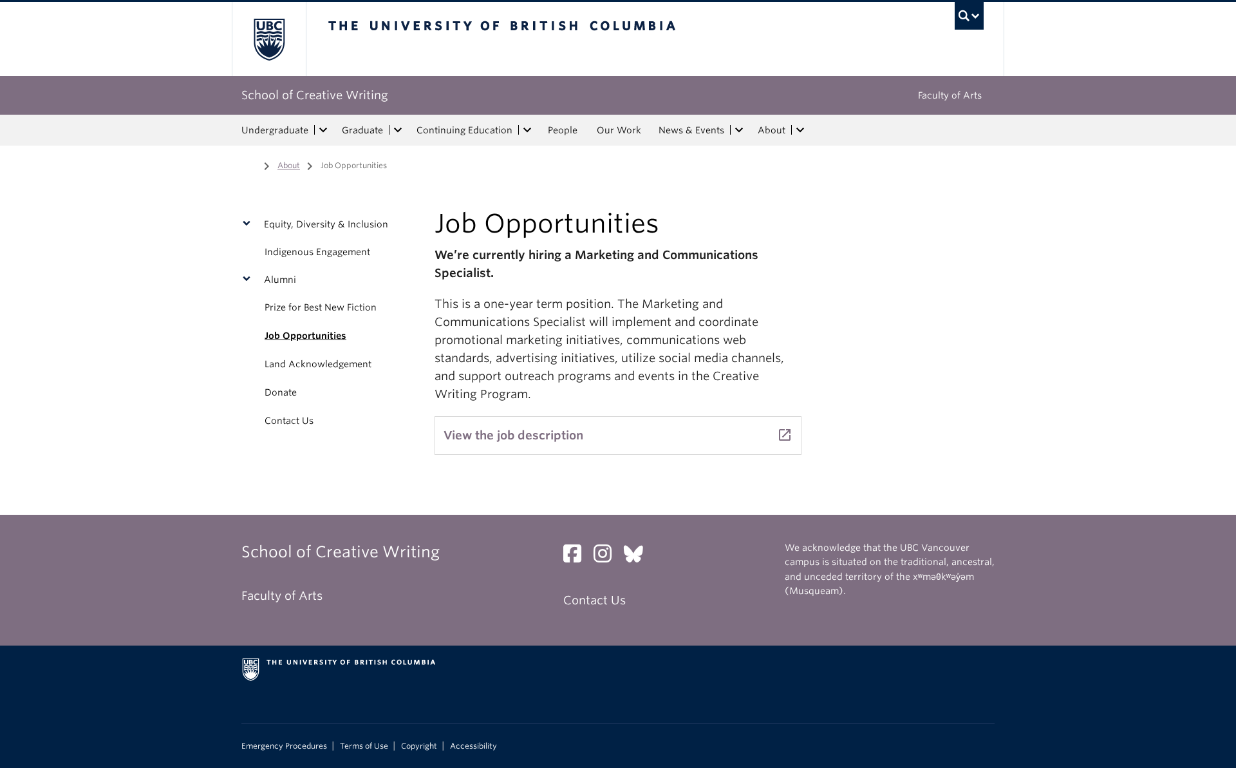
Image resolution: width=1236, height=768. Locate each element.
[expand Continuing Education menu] (527, 130)
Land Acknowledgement (318, 364)
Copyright (419, 746)
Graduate (362, 130)
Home (249, 164)
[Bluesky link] (638, 557)
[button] (249, 224)
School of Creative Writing (314, 95)
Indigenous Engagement (317, 252)
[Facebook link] (577, 557)
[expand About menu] (800, 130)
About (771, 130)
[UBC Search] (969, 16)
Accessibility (473, 746)
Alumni (280, 279)
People (562, 130)
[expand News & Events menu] (739, 130)
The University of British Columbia (269, 39)
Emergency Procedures (284, 746)
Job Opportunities (305, 336)
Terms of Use (364, 746)
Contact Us (289, 421)
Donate (281, 392)
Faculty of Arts (950, 95)
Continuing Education (464, 130)
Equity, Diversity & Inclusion (326, 224)
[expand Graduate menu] (398, 130)
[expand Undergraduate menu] (323, 130)
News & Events (691, 130)
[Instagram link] (607, 557)
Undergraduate (274, 130)
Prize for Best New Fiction (321, 307)
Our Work (619, 130)
